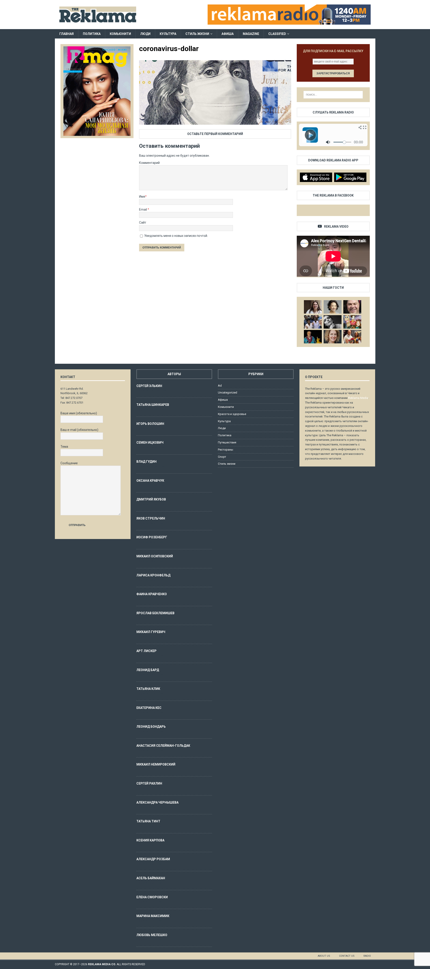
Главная (66, 34)
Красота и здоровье (232, 414)
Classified (277, 34)
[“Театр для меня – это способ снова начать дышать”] (352, 322)
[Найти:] (333, 94)
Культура (168, 34)
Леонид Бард (147, 670)
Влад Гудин (146, 461)
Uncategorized (227, 392)
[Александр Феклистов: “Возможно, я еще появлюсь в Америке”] (313, 336)
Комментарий (149, 163)
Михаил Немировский (155, 764)
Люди (145, 34)
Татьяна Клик (148, 689)
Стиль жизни (197, 34)
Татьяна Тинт (148, 821)
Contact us (347, 955)
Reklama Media (358, 398)
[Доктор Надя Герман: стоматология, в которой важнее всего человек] (333, 336)
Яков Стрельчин (150, 518)
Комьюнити (120, 34)
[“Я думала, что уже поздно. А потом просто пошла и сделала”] (352, 336)
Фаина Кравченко (151, 594)
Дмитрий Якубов (151, 499)
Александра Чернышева (157, 802)
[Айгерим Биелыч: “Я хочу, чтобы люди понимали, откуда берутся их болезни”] (333, 307)
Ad (220, 385)
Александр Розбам (153, 859)
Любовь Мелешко (151, 935)
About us (324, 955)
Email (143, 209)
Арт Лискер (146, 651)
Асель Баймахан (150, 878)
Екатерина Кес (148, 708)
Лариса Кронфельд (153, 575)
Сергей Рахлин (149, 783)
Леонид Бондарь (151, 726)
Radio (367, 955)
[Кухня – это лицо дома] (352, 307)
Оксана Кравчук (150, 480)
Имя (142, 196)
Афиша (227, 34)
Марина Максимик (152, 916)
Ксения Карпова (150, 840)
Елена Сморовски (152, 897)
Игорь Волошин (150, 424)
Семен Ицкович (149, 442)
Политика (92, 34)
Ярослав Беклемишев (155, 613)
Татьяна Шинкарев (152, 404)
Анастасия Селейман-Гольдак (163, 745)
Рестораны (225, 449)
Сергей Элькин (149, 386)
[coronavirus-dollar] (215, 122)
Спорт (222, 456)
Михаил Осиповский (154, 556)
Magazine (251, 34)
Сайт (142, 222)
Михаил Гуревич (150, 632)
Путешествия (227, 442)
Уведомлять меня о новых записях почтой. (176, 235)
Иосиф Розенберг (151, 537)
